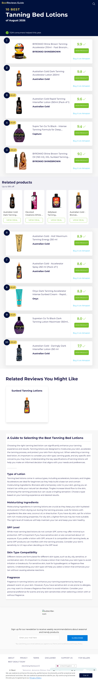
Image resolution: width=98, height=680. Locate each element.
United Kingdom (66, 666)
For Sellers (84, 658)
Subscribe (77, 638)
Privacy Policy (35, 678)
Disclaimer (50, 658)
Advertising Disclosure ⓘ (31, 666)
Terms (36, 658)
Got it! (86, 675)
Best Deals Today (16, 662)
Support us (67, 658)
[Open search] (94, 4)
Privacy (23, 658)
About (11, 658)
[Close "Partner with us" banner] (94, 670)
